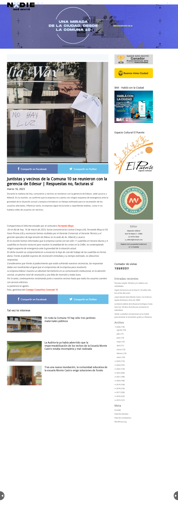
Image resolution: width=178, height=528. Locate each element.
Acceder (117, 410)
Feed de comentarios (122, 418)
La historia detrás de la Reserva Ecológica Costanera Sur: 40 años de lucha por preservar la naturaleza (133, 307)
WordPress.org (120, 422)
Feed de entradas (121, 414)
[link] (65, 226)
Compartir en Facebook (34, 169)
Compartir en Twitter (85, 169)
